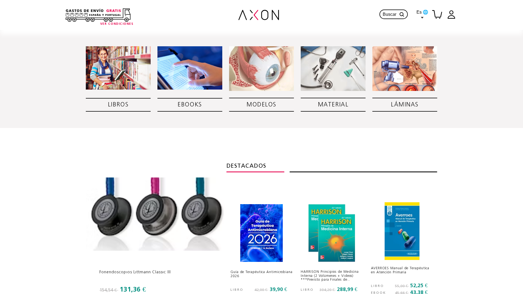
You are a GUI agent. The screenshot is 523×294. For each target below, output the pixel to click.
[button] (402, 14)
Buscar (389, 14)
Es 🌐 (422, 12)
